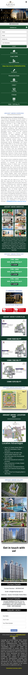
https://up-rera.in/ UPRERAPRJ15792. (14, 66)
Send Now (14, 630)
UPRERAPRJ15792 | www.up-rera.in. (16, 201)
